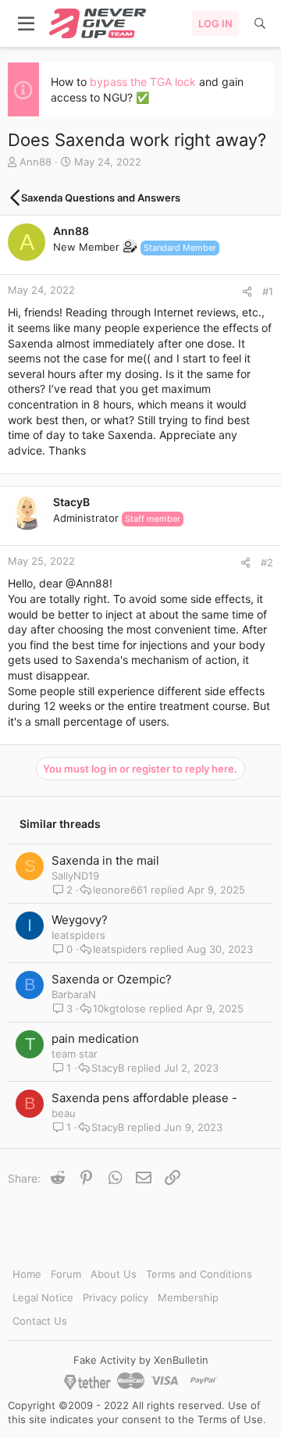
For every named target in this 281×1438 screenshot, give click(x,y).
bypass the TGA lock (143, 81)
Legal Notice (42, 1297)
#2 (267, 562)
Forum (66, 1274)
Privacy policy (115, 1297)
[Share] (247, 291)
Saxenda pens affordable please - (144, 1097)
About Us (114, 1274)
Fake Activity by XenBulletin (140, 1360)
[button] (26, 23)
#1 (267, 291)
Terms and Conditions (199, 1274)
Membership (188, 1297)
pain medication (95, 1038)
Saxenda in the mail (105, 860)
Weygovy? (80, 919)
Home (26, 1274)
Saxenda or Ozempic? (112, 979)
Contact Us (39, 1321)
